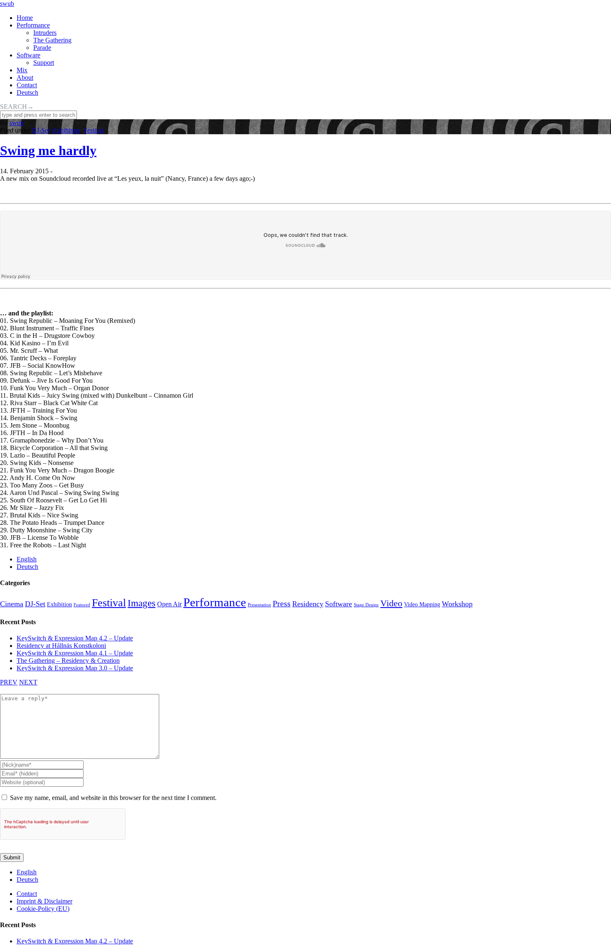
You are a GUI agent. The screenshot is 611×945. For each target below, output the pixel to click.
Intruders (45, 32)
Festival (94, 130)
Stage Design (366, 605)
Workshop (457, 604)
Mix (22, 70)
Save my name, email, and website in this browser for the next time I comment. (113, 797)
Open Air (169, 604)
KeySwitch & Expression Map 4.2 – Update (75, 638)
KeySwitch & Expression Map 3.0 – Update (75, 668)
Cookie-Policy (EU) (43, 908)
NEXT (28, 682)
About (25, 77)
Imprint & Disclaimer (44, 901)
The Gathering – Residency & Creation (68, 660)
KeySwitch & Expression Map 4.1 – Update (75, 653)
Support (43, 62)
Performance (33, 25)
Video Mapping (422, 604)
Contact (27, 85)
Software (28, 55)
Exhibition (66, 130)
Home (25, 17)
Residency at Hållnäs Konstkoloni (61, 645)
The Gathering (52, 40)
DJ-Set (40, 130)
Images (141, 603)
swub (7, 3)
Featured (82, 605)
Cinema (11, 604)
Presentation (259, 605)
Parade (42, 47)
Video (391, 603)
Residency (307, 604)
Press (282, 603)
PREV (8, 682)
